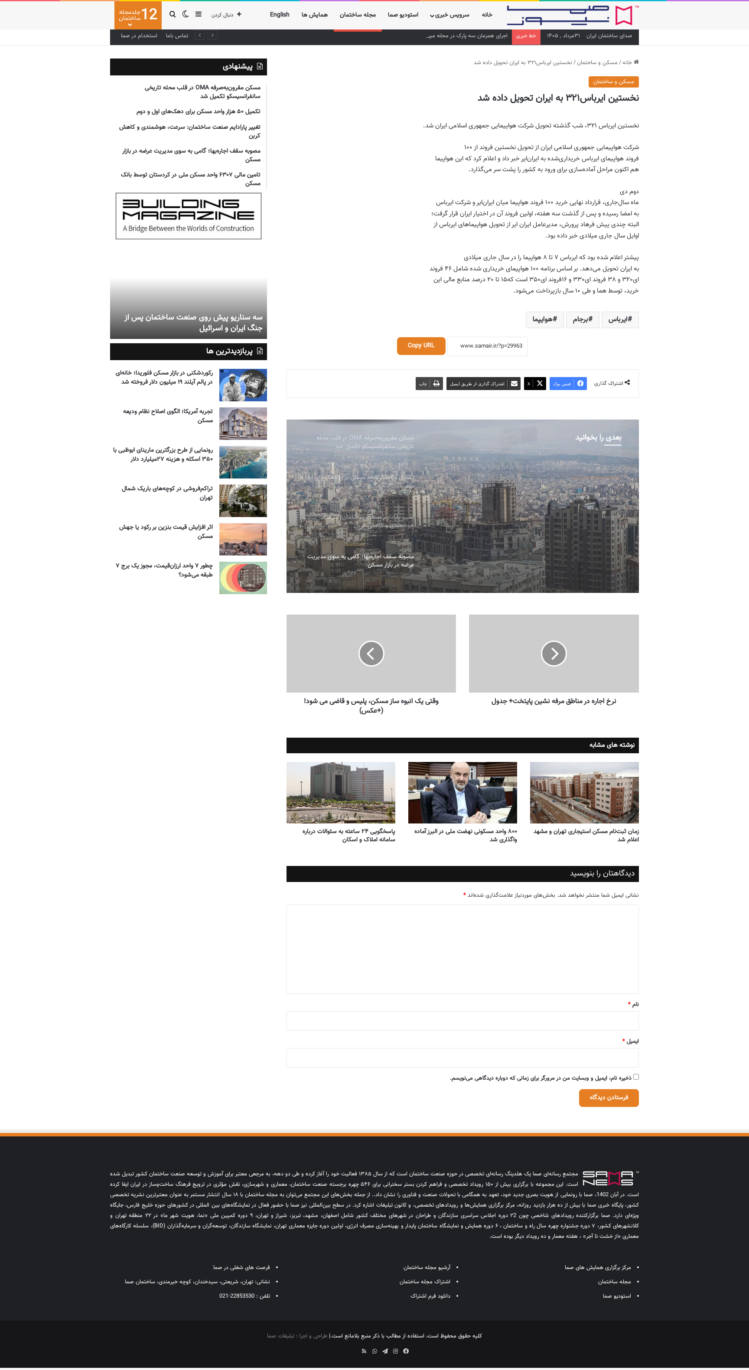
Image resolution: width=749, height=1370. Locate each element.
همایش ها (315, 15)
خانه (487, 15)
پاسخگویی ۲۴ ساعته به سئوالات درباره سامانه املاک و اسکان (349, 836)
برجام (580, 319)
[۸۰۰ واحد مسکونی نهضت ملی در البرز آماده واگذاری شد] (462, 792)
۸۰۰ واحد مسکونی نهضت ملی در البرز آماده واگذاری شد (465, 836)
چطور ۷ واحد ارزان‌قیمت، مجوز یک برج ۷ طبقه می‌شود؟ (164, 570)
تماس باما (177, 36)
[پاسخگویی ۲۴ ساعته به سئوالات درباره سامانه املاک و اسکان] (341, 792)
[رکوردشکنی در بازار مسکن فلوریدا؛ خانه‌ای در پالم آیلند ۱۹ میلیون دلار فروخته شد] (243, 385)
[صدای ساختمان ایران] (573, 15)
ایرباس (618, 319)
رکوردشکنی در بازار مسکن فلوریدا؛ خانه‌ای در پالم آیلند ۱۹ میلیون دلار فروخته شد (164, 377)
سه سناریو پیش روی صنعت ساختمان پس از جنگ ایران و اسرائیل (193, 323)
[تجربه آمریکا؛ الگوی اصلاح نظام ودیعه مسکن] (243, 423)
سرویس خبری (452, 15)
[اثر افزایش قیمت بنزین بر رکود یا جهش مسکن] (243, 539)
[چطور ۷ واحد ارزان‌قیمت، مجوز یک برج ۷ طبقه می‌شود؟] (243, 578)
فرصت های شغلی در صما (241, 1267)
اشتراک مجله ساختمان (425, 1282)
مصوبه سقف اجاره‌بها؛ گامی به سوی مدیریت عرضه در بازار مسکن (533, 504)
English (280, 15)
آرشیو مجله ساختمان (427, 1267)
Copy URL (421, 346)
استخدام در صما (139, 36)
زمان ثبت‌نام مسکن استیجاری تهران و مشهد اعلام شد (586, 836)
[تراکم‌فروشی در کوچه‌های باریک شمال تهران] (243, 501)
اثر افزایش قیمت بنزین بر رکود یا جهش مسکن (166, 532)
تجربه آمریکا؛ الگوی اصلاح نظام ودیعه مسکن (168, 416)
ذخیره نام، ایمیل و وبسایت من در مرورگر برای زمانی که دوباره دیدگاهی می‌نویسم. (541, 1078)
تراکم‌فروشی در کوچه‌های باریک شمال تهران (167, 493)
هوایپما (543, 319)
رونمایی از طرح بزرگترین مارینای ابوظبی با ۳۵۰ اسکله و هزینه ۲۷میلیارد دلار (163, 455)
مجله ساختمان (358, 15)
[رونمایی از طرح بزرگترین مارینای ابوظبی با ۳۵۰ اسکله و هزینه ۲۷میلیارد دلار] (243, 462)
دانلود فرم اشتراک (430, 1296)
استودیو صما (403, 15)
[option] (462, 506)
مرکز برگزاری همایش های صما (598, 1267)
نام (633, 1004)
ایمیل (630, 1041)
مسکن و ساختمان (597, 63)
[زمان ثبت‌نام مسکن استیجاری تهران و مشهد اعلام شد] (584, 792)
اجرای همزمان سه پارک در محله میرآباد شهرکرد (456, 36)
